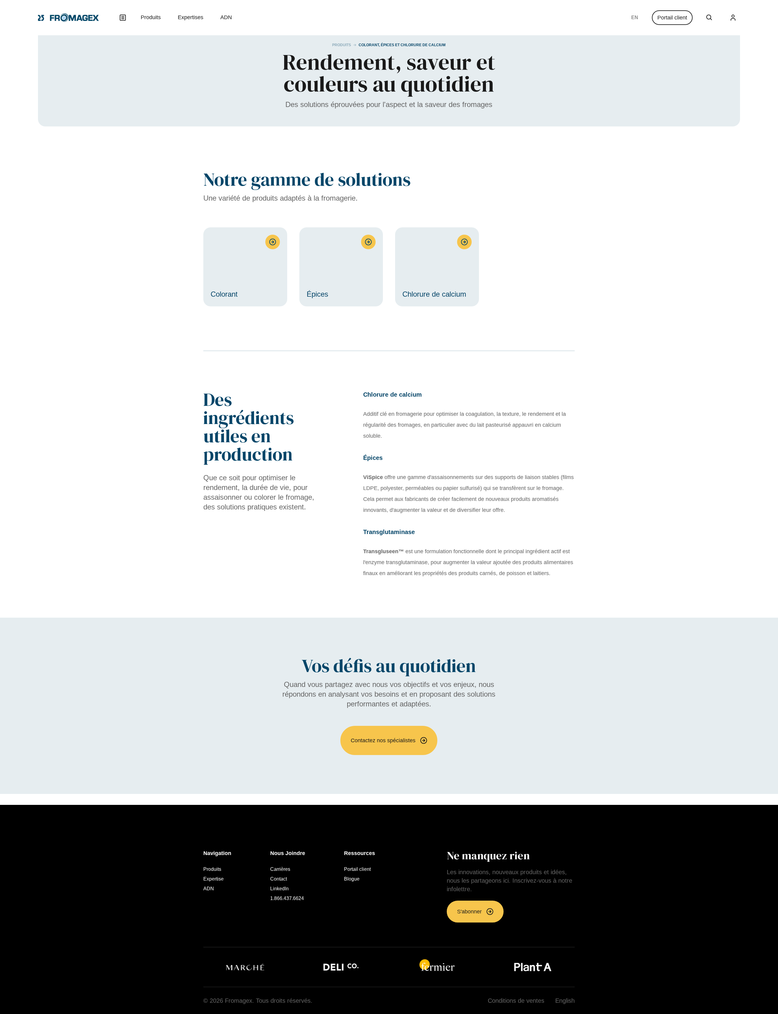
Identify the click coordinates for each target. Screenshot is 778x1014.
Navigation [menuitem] (217, 853)
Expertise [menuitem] (213, 879)
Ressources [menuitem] (359, 853)
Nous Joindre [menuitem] (287, 853)
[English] (634, 18)
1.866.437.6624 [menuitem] (287, 898)
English (634, 18)
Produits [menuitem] (151, 17)
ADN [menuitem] (226, 17)
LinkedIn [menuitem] (279, 888)
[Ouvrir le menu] (123, 18)
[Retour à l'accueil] (68, 17)
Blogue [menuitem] (352, 879)
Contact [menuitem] (278, 879)
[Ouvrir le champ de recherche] (709, 18)
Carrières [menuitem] (280, 869)
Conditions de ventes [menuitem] (516, 1000)
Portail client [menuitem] (357, 869)
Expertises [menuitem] (190, 17)
